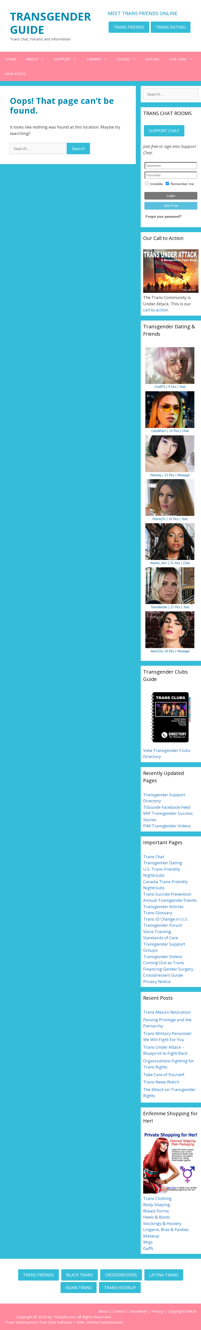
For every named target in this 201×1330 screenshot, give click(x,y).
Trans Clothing (157, 1198)
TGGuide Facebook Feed (166, 807)
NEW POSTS (15, 73)
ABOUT (32, 59)
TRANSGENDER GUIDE (50, 23)
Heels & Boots (156, 1217)
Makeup (151, 1236)
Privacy (157, 1311)
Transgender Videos (162, 956)
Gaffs (148, 1248)
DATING (152, 59)
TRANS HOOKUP (120, 1287)
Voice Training (157, 931)
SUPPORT (62, 59)
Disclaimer (138, 1311)
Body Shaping (156, 1204)
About (104, 1311)
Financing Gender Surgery (168, 969)
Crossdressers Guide (163, 975)
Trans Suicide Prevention (167, 894)
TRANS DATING (171, 27)
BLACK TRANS (79, 1275)
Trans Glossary (157, 912)
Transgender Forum (162, 925)
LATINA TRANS (163, 1275)
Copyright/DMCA (182, 1311)
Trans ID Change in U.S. (165, 919)
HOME (10, 59)
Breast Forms (156, 1211)
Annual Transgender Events (170, 900)
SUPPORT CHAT (164, 130)
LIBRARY (94, 59)
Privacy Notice (157, 981)
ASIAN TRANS (78, 1287)
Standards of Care (160, 937)
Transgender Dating (162, 863)
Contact (119, 1311)
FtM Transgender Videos (167, 826)
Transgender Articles (163, 906)
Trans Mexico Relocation (167, 1012)
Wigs (148, 1242)
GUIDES (123, 59)
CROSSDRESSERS (121, 1275)
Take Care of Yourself (163, 1074)
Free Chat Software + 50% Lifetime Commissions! (81, 1322)
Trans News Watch (161, 1082)
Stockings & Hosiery (162, 1223)
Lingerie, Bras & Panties (166, 1229)
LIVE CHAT (178, 59)
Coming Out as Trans (163, 962)
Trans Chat (153, 856)
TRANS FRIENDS (128, 27)
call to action (155, 310)
